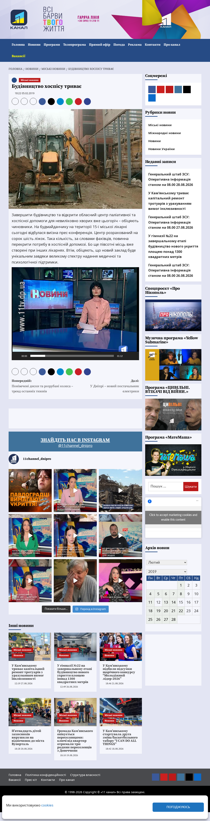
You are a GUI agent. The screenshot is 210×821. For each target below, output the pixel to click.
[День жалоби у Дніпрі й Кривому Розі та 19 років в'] (75, 490)
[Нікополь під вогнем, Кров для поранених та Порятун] (120, 535)
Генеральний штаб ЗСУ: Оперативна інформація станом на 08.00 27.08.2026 (170, 222)
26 (158, 619)
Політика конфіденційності (45, 775)
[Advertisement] (83, 417)
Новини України (161, 149)
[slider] (72, 356)
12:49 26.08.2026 (69, 686)
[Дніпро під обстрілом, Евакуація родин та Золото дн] (30, 580)
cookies (47, 805)
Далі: (114, 386)
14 (173, 602)
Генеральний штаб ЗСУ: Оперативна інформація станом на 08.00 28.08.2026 (170, 179)
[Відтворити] (17, 356)
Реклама (135, 45)
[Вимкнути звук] (127, 356)
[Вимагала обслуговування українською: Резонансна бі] (120, 580)
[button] (198, 50)
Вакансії (18, 56)
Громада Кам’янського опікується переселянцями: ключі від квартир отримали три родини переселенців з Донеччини (75, 741)
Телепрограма (74, 45)
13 (166, 602)
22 (181, 610)
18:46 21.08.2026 (114, 683)
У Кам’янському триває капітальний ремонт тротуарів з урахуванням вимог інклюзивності (28, 672)
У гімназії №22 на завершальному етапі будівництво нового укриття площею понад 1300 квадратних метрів (74, 674)
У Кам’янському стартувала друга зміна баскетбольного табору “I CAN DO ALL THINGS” (120, 737)
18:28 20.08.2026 (23, 748)
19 (158, 610)
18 (150, 610)
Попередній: (42, 386)
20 (166, 610)
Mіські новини (30, 80)
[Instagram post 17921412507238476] (120, 490)
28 (173, 619)
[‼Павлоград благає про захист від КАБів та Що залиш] (30, 490)
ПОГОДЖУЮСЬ (178, 807)
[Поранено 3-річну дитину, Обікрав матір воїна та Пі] (30, 535)
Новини (34, 45)
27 (166, 619)
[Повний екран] (134, 356)
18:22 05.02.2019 (24, 93)
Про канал (172, 45)
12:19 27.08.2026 (23, 683)
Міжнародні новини (164, 133)
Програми (52, 45)
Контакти (153, 45)
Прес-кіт (31, 780)
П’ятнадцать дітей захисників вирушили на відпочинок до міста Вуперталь (28, 737)
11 (150, 602)
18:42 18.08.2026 (114, 748)
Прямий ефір (99, 45)
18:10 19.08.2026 (69, 755)
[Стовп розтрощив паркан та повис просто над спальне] (75, 535)
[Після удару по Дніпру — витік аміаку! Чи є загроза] (75, 580)
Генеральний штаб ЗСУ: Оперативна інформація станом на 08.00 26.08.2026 (170, 270)
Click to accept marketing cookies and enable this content (173, 517)
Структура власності (85, 775)
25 (150, 619)
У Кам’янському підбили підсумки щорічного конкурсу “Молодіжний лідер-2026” (119, 672)
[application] (75, 313)
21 (173, 610)
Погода (119, 45)
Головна (18, 45)
